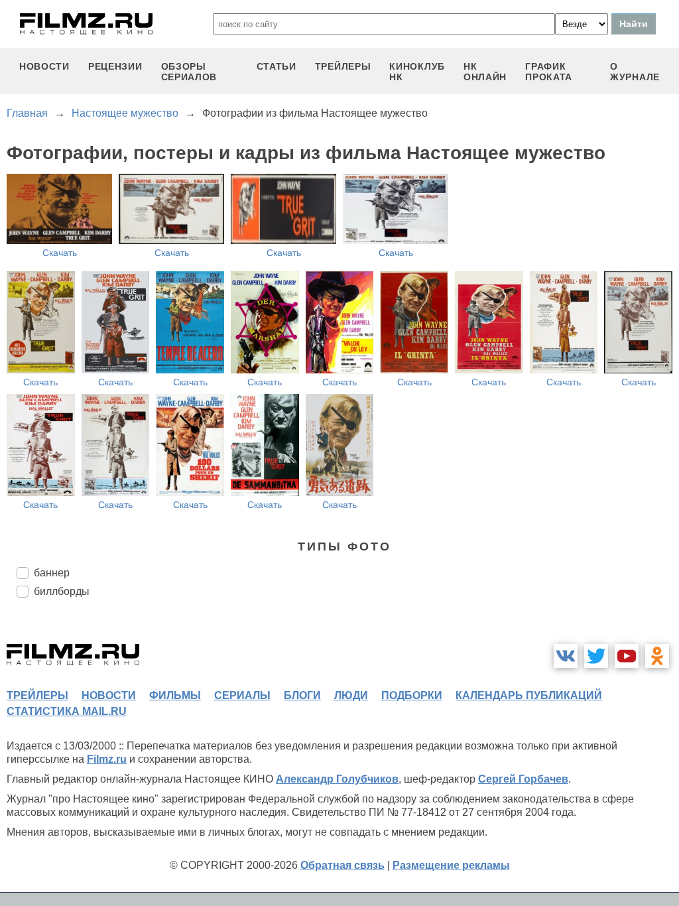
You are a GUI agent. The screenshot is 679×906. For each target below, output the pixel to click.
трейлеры (343, 66)
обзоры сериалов (189, 71)
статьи (276, 66)
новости (44, 66)
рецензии (115, 66)
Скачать (59, 252)
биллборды (62, 591)
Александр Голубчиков (337, 779)
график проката (548, 71)
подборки (411, 695)
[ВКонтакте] (566, 656)
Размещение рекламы (451, 865)
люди (351, 695)
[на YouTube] (627, 656)
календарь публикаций (529, 695)
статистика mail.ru (67, 711)
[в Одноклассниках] (657, 656)
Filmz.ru (107, 759)
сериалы (242, 695)
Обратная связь (342, 865)
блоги (302, 695)
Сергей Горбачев (523, 779)
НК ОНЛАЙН (485, 71)
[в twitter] (596, 656)
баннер (52, 572)
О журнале (635, 71)
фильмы (175, 695)
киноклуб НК (417, 71)
